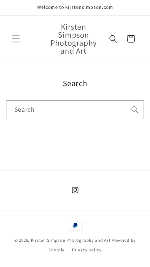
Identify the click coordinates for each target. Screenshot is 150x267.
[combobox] (75, 110)
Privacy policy (87, 250)
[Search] (135, 109)
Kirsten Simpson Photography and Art (71, 240)
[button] (16, 39)
